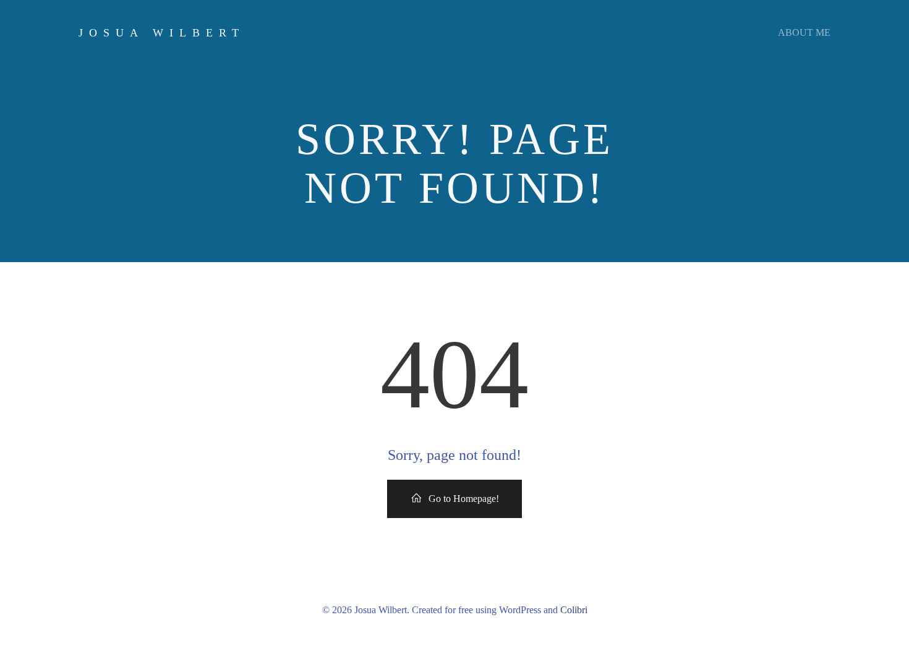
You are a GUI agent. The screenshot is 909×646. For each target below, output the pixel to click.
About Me (804, 32)
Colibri (573, 610)
